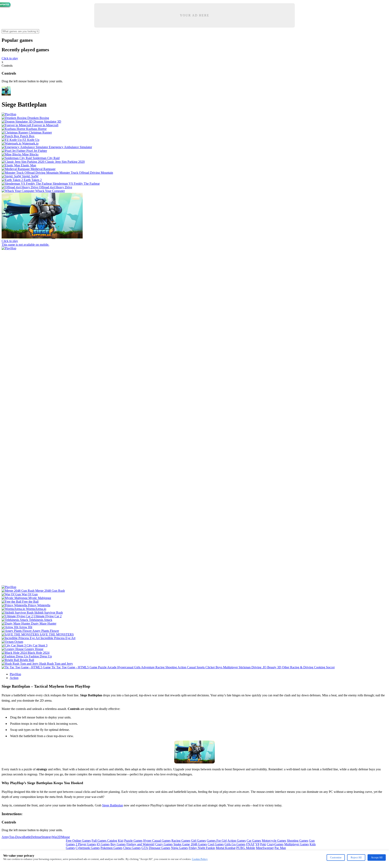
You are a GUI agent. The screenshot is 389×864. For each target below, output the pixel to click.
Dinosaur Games (159, 848)
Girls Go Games (234, 844)
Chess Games (132, 848)
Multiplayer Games (296, 844)
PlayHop (15, 674)
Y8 (257, 844)
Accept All (377, 857)
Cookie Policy (200, 859)
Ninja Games (179, 848)
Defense (36, 837)
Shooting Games (297, 840)
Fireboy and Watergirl (140, 844)
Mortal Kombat (225, 848)
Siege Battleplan (112, 805)
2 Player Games (86, 844)
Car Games (254, 840)
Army (5, 837)
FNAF (250, 844)
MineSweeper (265, 848)
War (54, 837)
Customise (336, 857)
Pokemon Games (111, 848)
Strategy (46, 837)
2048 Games (199, 844)
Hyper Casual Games (157, 840)
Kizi (120, 840)
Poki (263, 844)
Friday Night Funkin (202, 848)
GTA (144, 848)
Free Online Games (78, 840)
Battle (27, 837)
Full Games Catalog (104, 840)
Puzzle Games (133, 840)
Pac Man (280, 848)
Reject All (356, 857)
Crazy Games (164, 844)
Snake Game (181, 844)
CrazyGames (275, 844)
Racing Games (180, 840)
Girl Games (198, 840)
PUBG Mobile (245, 848)
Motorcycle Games (274, 840)
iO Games (103, 844)
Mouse (65, 837)
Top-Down (16, 837)
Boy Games (118, 844)
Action (14, 678)
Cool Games (216, 844)
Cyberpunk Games (88, 848)
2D (59, 837)
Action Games (236, 840)
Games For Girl (217, 840)
